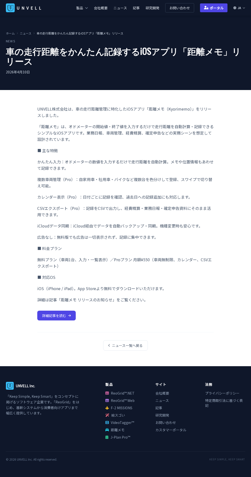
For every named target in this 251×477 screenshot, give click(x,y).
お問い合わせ (179, 7)
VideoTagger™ (122, 422)
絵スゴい (118, 415)
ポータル (217, 7)
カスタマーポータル (170, 429)
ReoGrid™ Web (123, 400)
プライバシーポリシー (222, 393)
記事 (136, 7)
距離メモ (118, 429)
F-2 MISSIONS (121, 407)
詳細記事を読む (54, 315)
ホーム (10, 33)
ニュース (120, 7)
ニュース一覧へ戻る (127, 345)
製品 (79, 7)
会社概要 (101, 7)
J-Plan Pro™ (120, 437)
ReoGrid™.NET (123, 393)
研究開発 (152, 7)
